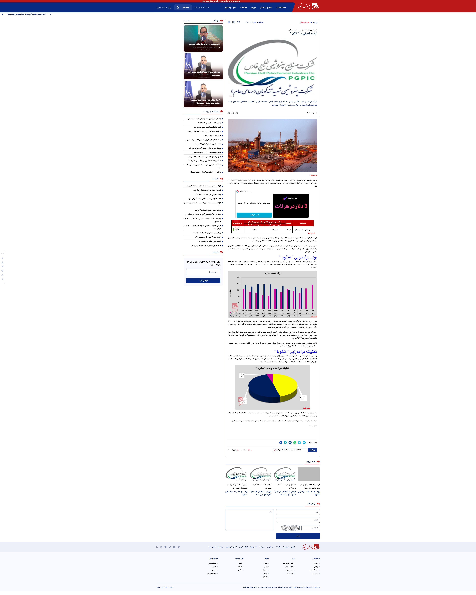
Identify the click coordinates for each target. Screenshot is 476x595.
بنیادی (265, 573)
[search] (178, 7)
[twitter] (299, 442)
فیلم (240, 563)
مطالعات (243, 7)
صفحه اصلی (281, 7)
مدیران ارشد (289, 570)
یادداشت (315, 573)
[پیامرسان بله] (165, 547)
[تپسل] (237, 191)
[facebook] (280, 442)
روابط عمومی (212, 563)
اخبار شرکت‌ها (214, 558)
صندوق (265, 570)
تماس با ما (212, 547)
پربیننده (215, 111)
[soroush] (285, 442)
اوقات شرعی (243, 547)
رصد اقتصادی (314, 570)
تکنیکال (265, 577)
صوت (240, 566)
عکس (240, 570)
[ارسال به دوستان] (238, 22)
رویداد (214, 566)
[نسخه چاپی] (229, 22)
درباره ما (220, 547)
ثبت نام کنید (254, 215)
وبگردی (316, 566)
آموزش (316, 563)
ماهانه (265, 563)
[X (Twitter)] (170, 547)
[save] (233, 22)
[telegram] (304, 442)
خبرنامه (261, 547)
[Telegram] (179, 547)
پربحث (206, 111)
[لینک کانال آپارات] (161, 547)
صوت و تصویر (230, 7)
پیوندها (285, 547)
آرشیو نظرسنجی (231, 547)
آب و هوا (253, 547)
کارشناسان (290, 573)
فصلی (265, 566)
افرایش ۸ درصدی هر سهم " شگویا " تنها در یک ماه (285, 493)
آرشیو (293, 547)
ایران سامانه (159, 587)
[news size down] (236, 113)
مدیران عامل (304, 22)
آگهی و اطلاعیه (211, 573)
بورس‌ (253, 7)
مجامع (214, 570)
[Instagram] (174, 547)
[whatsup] (294, 442)
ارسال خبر (270, 547)
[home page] (308, 6)
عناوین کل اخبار (266, 7)
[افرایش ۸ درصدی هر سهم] (285, 474)
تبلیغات (278, 547)
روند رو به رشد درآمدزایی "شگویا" (309, 493)
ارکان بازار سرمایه (288, 563)
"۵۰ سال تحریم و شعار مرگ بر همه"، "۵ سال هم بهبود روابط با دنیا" (41, 14)
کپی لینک (312, 450)
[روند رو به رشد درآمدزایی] (309, 474)
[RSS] (157, 547)
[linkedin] (290, 442)
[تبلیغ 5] (272, 434)
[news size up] (229, 113)
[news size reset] (232, 113)
